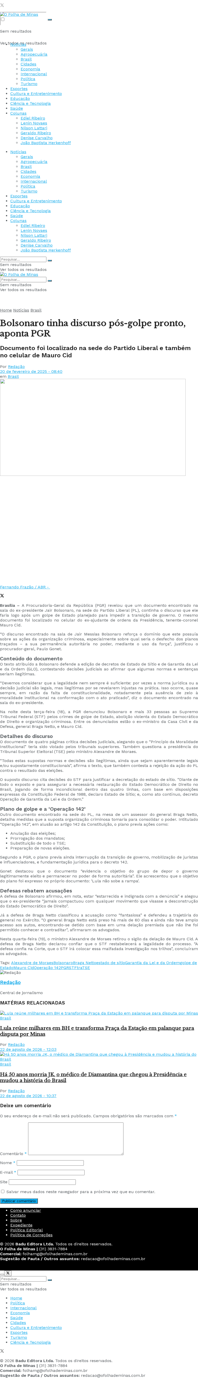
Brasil (26, 59)
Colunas (18, 113)
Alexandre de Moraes (32, 962)
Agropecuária (34, 54)
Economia (30, 68)
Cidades (28, 64)
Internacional (34, 73)
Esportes (19, 88)
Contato (18, 1215)
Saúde (16, 108)
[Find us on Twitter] (2, 5)
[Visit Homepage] (19, 14)
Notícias (18, 44)
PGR (65, 967)
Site (3, 1181)
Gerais (27, 49)
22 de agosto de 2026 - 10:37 (28, 1095)
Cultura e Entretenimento (36, 93)
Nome (7, 1162)
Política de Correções (31, 1234)
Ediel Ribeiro (33, 118)
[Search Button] (50, 19)
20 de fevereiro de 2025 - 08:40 (31, 371)
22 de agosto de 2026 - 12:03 (28, 1049)
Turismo (29, 83)
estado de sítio (110, 962)
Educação (20, 98)
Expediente (21, 1225)
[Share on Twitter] (2, 596)
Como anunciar (25, 1210)
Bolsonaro (63, 962)
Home (6, 310)
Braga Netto (84, 962)
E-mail (8, 1172)
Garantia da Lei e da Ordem (152, 962)
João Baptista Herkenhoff (46, 142)
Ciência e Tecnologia (30, 103)
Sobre (16, 1220)
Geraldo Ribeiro (36, 132)
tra (79, 967)
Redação (16, 366)
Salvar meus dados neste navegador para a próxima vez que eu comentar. (80, 1191)
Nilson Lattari (34, 127)
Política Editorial (26, 1230)
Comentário (13, 1153)
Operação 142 (47, 967)
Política (28, 78)
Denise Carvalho (37, 137)
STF (73, 967)
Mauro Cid (23, 967)
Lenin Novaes (34, 123)
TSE (86, 967)
